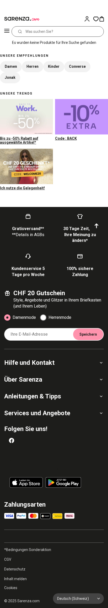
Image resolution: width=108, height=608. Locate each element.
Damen (11, 66)
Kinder (54, 66)
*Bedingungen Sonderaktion (27, 550)
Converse (77, 66)
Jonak (10, 77)
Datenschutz (14, 569)
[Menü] (6, 31)
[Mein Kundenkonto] (88, 19)
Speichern (88, 334)
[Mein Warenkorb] (103, 19)
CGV (7, 559)
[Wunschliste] (96, 19)
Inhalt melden (15, 579)
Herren (32, 66)
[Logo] (21, 19)
